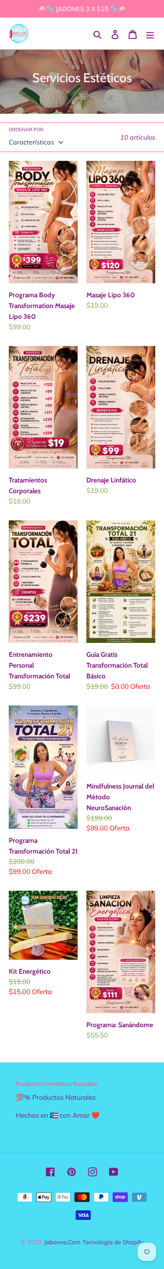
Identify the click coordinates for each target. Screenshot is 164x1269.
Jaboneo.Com (62, 1242)
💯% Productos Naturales (56, 1097)
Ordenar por (26, 129)
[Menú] (150, 33)
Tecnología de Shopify (113, 1242)
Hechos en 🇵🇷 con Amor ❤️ (58, 1115)
